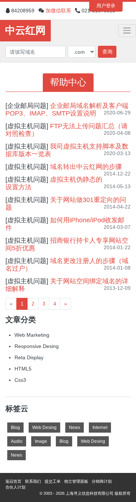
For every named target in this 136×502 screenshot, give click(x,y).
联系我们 (33, 481)
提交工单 (53, 481)
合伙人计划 (15, 487)
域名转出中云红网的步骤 (86, 166)
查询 (107, 51)
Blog (15, 427)
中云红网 (25, 30)
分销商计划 (102, 481)
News (74, 427)
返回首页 (13, 481)
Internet (99, 427)
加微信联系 (58, 10)
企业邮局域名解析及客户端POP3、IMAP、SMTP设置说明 (66, 109)
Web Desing (44, 427)
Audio (16, 441)
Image (41, 441)
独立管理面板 (76, 481)
